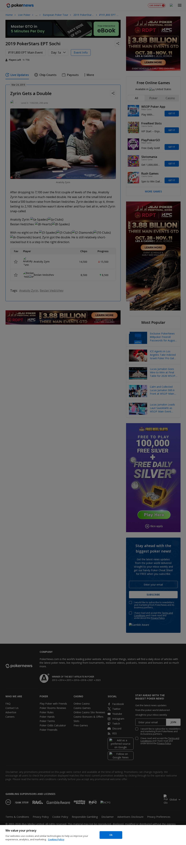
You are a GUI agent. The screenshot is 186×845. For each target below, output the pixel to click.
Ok (110, 834)
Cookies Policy (56, 839)
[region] (93, 835)
